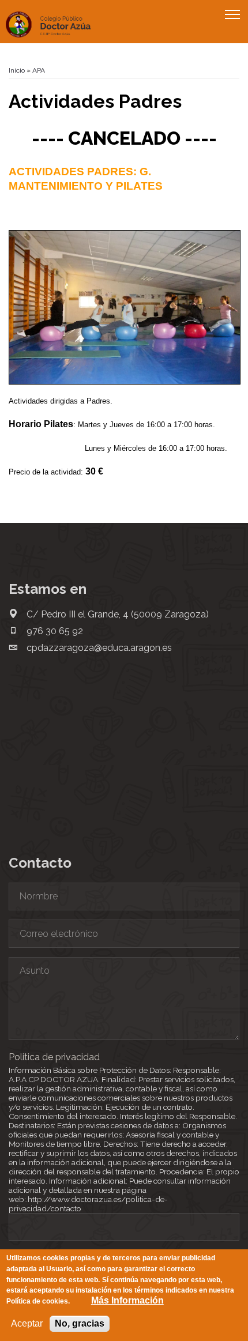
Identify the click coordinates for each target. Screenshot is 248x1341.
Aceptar (27, 1323)
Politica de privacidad (54, 1057)
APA (38, 70)
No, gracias (79, 1323)
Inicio (17, 70)
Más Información (127, 1300)
